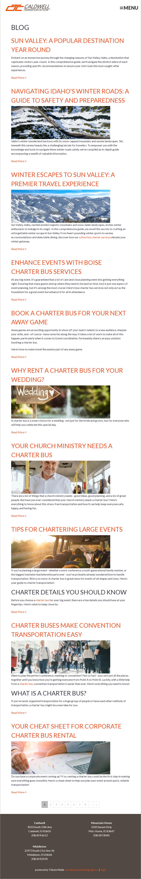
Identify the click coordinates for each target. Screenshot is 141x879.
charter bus (42, 600)
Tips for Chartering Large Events (67, 529)
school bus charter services (95, 237)
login (103, 869)
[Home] (22, 7)
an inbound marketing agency (82, 869)
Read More (17, 77)
